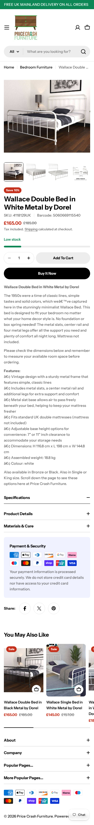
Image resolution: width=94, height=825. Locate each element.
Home (9, 67)
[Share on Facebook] (25, 608)
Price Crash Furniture (35, 816)
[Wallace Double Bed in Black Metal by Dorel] (23, 670)
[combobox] (47, 51)
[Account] (78, 27)
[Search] (83, 52)
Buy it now (47, 273)
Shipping (31, 229)
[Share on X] (39, 608)
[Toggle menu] (7, 27)
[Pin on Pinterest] (54, 608)
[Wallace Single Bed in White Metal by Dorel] (66, 670)
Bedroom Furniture (36, 67)
